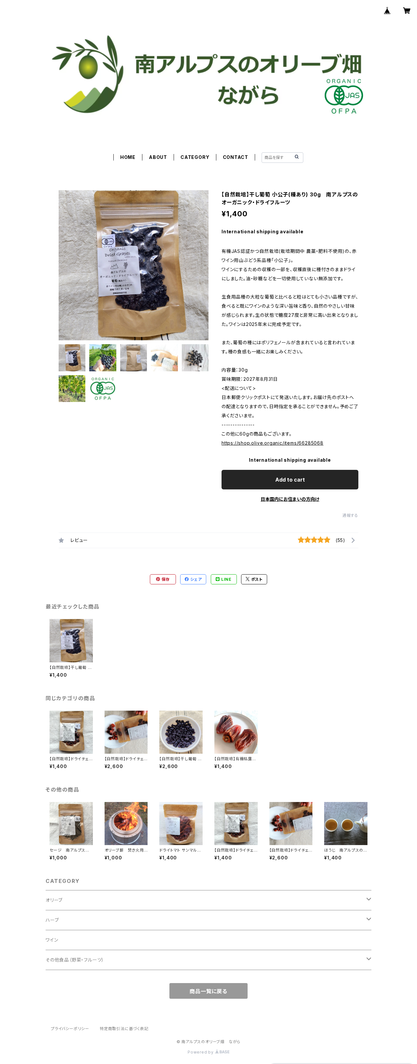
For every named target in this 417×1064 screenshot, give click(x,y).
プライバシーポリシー (70, 1028)
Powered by (201, 1052)
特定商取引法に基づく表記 (124, 1028)
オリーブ (54, 900)
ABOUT (158, 157)
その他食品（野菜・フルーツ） (75, 960)
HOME (128, 157)
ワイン (52, 940)
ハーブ (52, 920)
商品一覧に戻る (208, 991)
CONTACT (236, 157)
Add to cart (290, 479)
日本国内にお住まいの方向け (290, 499)
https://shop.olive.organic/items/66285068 (273, 443)
